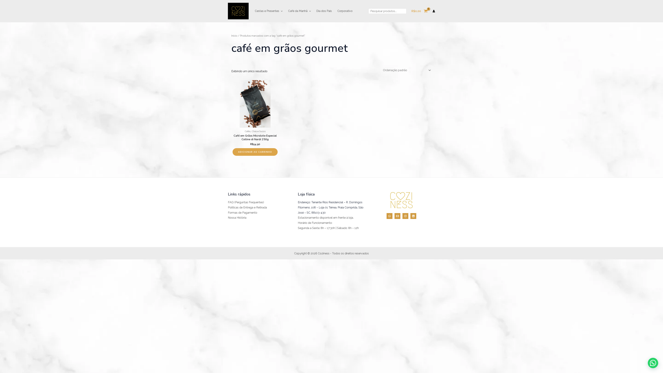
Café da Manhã (298, 11)
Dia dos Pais (324, 11)
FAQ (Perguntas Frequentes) (246, 202)
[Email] (397, 216)
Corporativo (345, 11)
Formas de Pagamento (242, 212)
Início (234, 35)
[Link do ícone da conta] (434, 11)
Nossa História (237, 217)
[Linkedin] (413, 216)
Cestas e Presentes (267, 11)
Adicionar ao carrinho (255, 152)
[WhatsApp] (389, 216)
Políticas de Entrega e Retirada (247, 207)
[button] (281, 11)
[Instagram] (405, 216)
